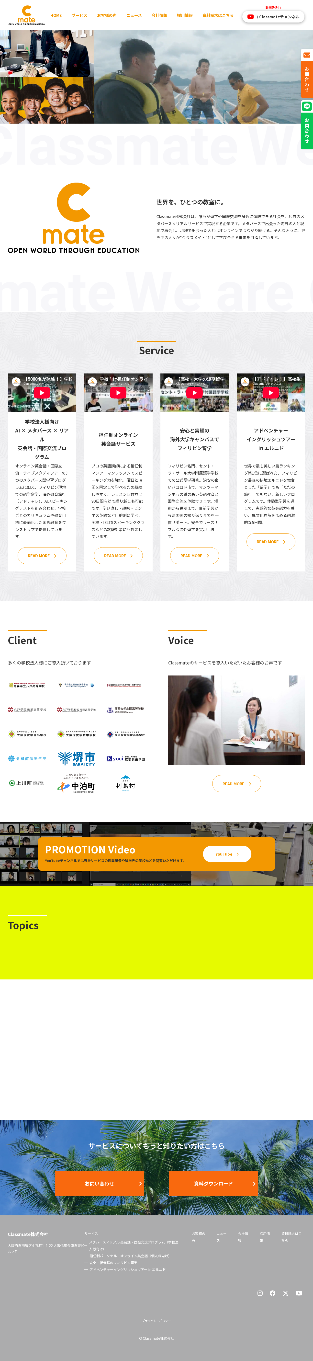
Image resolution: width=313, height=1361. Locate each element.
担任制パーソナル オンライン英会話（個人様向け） (130, 1255)
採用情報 (185, 15)
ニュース (134, 15)
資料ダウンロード (213, 1183)
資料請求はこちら (218, 15)
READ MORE (39, 555)
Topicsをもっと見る (263, 1082)
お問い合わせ (99, 1183)
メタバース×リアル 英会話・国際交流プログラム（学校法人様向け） (134, 1245)
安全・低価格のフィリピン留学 (113, 1262)
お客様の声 (107, 15)
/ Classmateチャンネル (278, 17)
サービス (79, 15)
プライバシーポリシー (156, 1320)
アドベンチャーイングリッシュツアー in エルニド (127, 1269)
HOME (56, 15)
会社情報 (159, 15)
